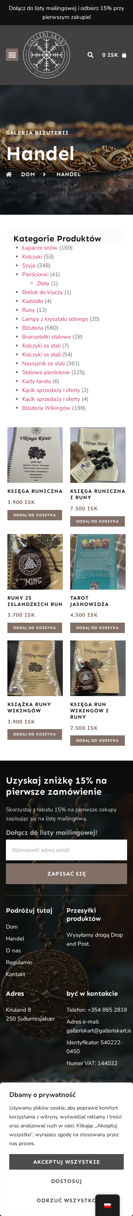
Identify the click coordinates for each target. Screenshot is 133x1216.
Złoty (43, 283)
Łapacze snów (40, 247)
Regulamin (19, 962)
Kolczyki (32, 256)
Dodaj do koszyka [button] (34, 515)
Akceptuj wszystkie (66, 1162)
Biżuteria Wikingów (46, 408)
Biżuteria (32, 328)
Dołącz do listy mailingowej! (52, 833)
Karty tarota (36, 381)
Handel (15, 938)
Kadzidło (32, 301)
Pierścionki (35, 274)
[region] (66, 1149)
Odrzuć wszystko (67, 1200)
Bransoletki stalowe (46, 336)
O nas (13, 950)
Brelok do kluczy (42, 292)
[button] (12, 55)
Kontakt (15, 974)
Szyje (28, 265)
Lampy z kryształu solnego (55, 319)
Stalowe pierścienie (46, 372)
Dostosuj (66, 1181)
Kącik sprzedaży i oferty (51, 390)
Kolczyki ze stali (41, 345)
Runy (28, 310)
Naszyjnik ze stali (43, 363)
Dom (12, 926)
